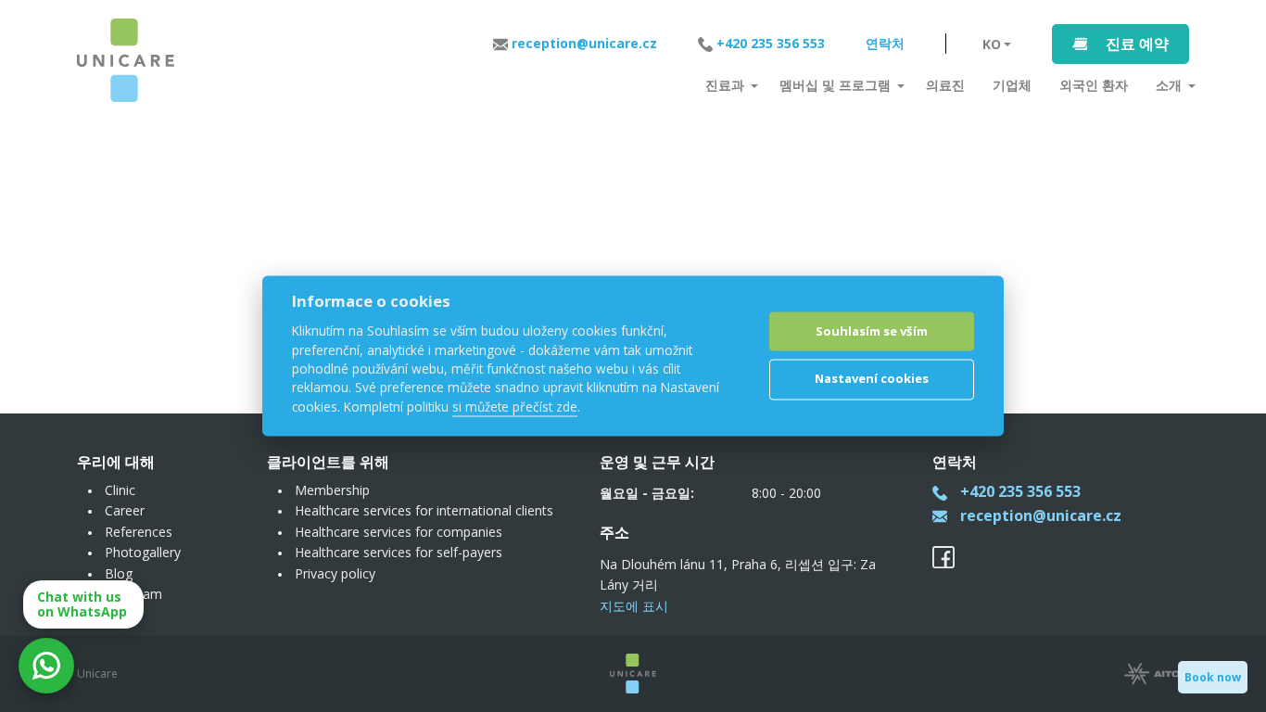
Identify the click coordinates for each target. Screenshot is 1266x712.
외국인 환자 (1093, 85)
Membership (332, 490)
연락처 (885, 43)
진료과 (724, 85)
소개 (1169, 85)
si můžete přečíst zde (514, 406)
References (138, 531)
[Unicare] (125, 60)
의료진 (945, 85)
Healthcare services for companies (398, 531)
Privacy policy (335, 573)
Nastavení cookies (872, 378)
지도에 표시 (634, 606)
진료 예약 (1137, 43)
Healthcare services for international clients (424, 510)
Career (125, 510)
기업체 (1012, 85)
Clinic (120, 490)
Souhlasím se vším (872, 331)
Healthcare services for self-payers (398, 552)
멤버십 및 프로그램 (835, 85)
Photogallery (143, 552)
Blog (119, 573)
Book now (1212, 677)
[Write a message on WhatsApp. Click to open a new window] (46, 666)
